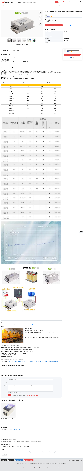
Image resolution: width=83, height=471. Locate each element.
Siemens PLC (5, 362)
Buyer (56, 5)
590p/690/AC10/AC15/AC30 (29, 361)
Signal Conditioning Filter (24, 446)
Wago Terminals (16, 362)
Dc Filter (52, 451)
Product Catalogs (17, 429)
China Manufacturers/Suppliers (32, 463)
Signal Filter (24, 8)
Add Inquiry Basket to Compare (22, 44)
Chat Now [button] (73, 25)
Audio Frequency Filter (6, 446)
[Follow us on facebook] (73, 460)
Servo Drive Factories (25, 451)
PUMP (2, 435)
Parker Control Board (42, 361)
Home (2, 8)
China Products (24, 463)
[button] (53, 2)
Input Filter (58, 451)
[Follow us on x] (74, 460)
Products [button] (19, 2)
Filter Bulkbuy (4, 454)
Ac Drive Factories (5, 451)
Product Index (61, 463)
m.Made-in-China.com (44, 464)
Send (10, 395)
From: (6, 379)
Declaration (53, 467)
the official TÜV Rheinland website (33, 324)
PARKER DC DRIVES (65, 431)
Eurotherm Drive (20, 361)
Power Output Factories (15, 451)
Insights (65, 463)
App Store (4, 460)
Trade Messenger (19, 460)
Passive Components (17, 8)
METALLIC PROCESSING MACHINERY (28, 431)
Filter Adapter (71, 451)
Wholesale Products (41, 463)
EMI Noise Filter (15, 446)
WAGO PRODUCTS (45, 433)
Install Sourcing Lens (29, 460)
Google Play (11, 460)
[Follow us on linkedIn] (81, 460)
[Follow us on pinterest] (79, 460)
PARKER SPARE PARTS (25, 433)
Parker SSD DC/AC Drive (12, 361)
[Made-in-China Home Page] (7, 2)
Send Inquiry (53, 25)
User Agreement (47, 467)
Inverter (36, 361)
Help (62, 5)
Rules (81, 5)
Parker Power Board (50, 361)
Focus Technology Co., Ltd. (33, 467)
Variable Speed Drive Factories (36, 451)
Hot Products (19, 463)
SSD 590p (10, 362)
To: (6, 382)
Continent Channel (54, 463)
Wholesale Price (48, 463)
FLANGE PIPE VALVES (25, 435)
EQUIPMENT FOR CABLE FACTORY (7, 431)
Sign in (81, 3)
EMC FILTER (44, 431)
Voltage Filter (46, 451)
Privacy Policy (59, 467)
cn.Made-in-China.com (52, 464)
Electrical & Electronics (8, 8)
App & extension (68, 5)
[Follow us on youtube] (78, 460)
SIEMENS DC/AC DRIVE (66, 433)
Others (63, 435)
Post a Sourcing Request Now (32, 395)
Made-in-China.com (37, 464)
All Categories (5, 5)
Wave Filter (64, 451)
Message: (5, 385)
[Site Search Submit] (56, 2)
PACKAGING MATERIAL (46, 435)
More (2, 456)
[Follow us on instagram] (76, 460)
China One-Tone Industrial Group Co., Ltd (54, 15)
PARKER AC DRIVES (4, 433)
